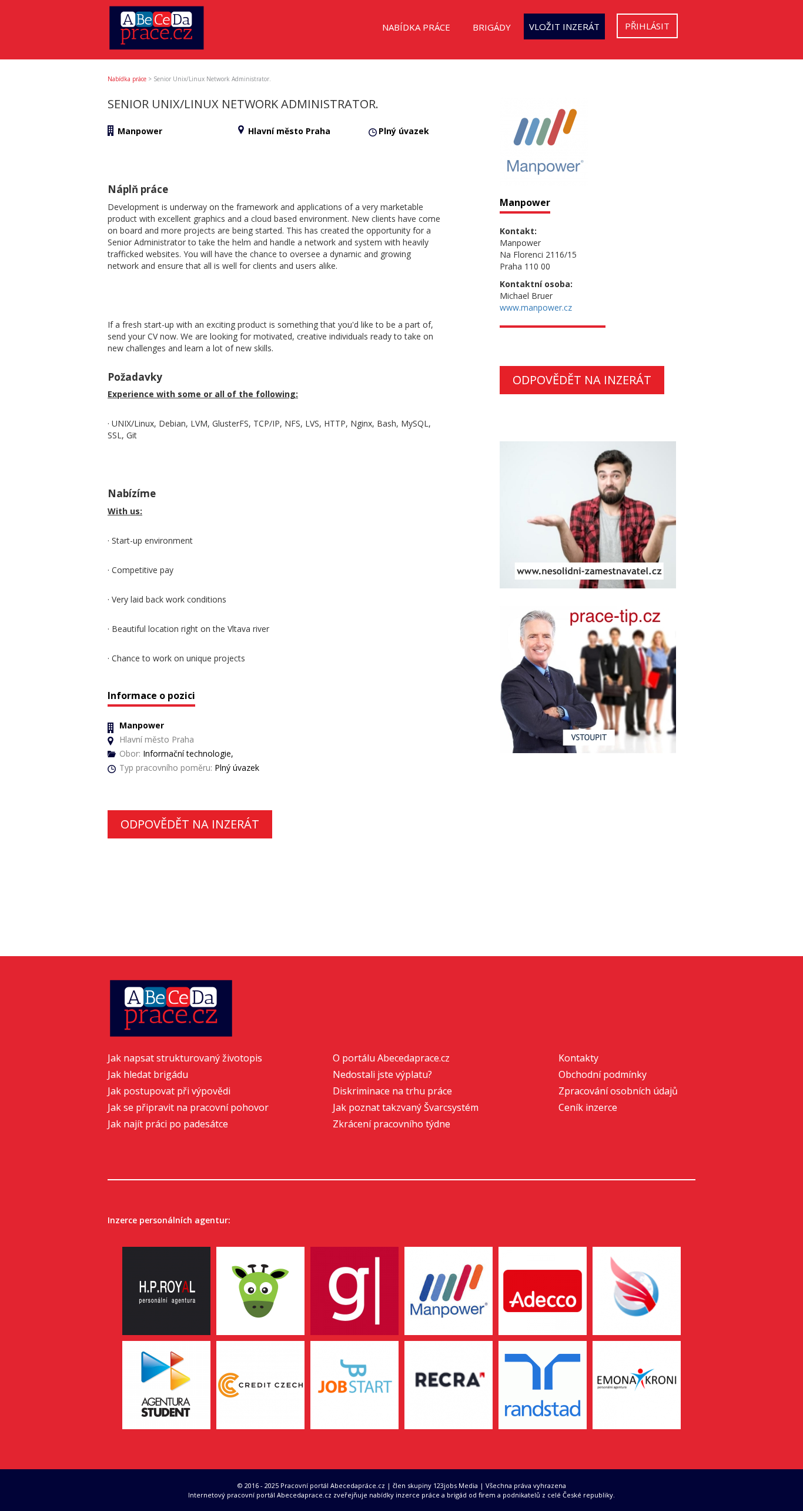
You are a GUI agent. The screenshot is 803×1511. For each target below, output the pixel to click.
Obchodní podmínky (602, 1074)
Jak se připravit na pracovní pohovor (188, 1107)
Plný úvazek (404, 131)
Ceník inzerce (587, 1107)
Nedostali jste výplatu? (382, 1074)
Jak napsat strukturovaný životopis (185, 1057)
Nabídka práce (416, 27)
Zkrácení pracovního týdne (391, 1123)
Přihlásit (647, 26)
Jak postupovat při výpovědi (169, 1090)
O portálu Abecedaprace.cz (391, 1057)
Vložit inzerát (564, 26)
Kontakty (578, 1057)
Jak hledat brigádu (148, 1074)
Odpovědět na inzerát (190, 824)
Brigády (492, 27)
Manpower (140, 131)
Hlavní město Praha (289, 131)
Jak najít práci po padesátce (168, 1123)
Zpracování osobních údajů (618, 1090)
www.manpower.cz (536, 307)
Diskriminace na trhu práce (392, 1090)
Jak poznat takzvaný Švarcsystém (406, 1107)
